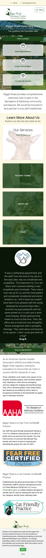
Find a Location (23, 39)
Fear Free (6, 434)
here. (22, 545)
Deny (23, 554)
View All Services (23, 135)
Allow (23, 549)
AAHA (28, 390)
